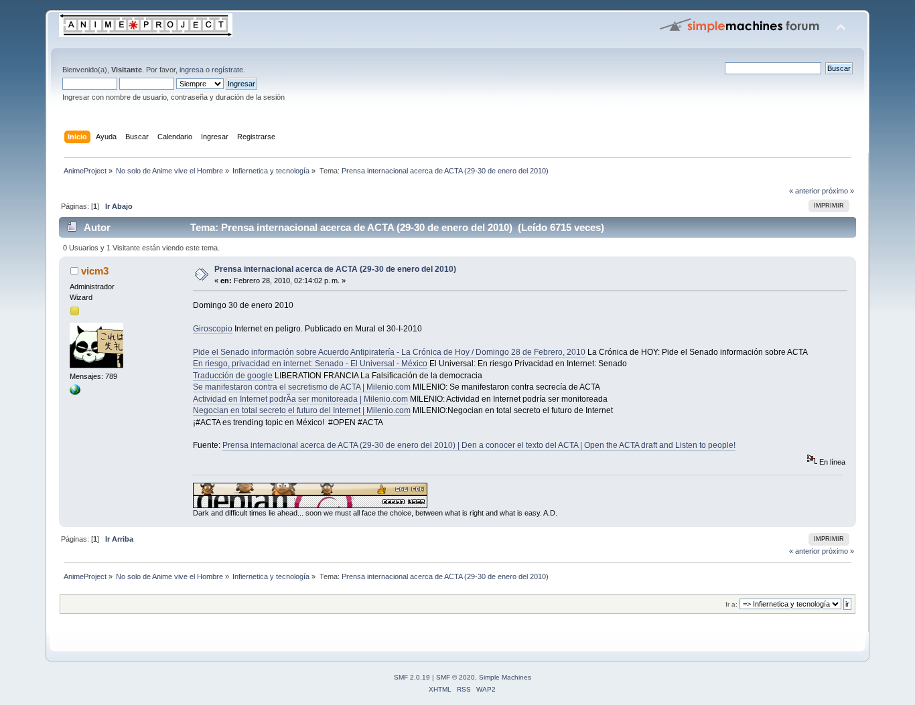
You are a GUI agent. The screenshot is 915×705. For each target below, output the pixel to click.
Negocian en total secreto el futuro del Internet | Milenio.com (302, 410)
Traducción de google (233, 375)
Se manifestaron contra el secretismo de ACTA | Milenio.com (302, 387)
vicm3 (95, 271)
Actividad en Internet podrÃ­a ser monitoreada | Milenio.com (300, 399)
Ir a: (731, 604)
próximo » (838, 191)
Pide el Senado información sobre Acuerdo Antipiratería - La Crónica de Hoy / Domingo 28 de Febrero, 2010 (389, 352)
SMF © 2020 (455, 677)
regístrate (227, 70)
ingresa (192, 70)
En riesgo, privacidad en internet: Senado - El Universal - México (310, 363)
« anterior (804, 191)
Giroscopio (212, 328)
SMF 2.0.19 (412, 677)
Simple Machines (505, 677)
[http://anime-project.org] (75, 392)
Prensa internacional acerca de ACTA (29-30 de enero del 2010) (335, 269)
